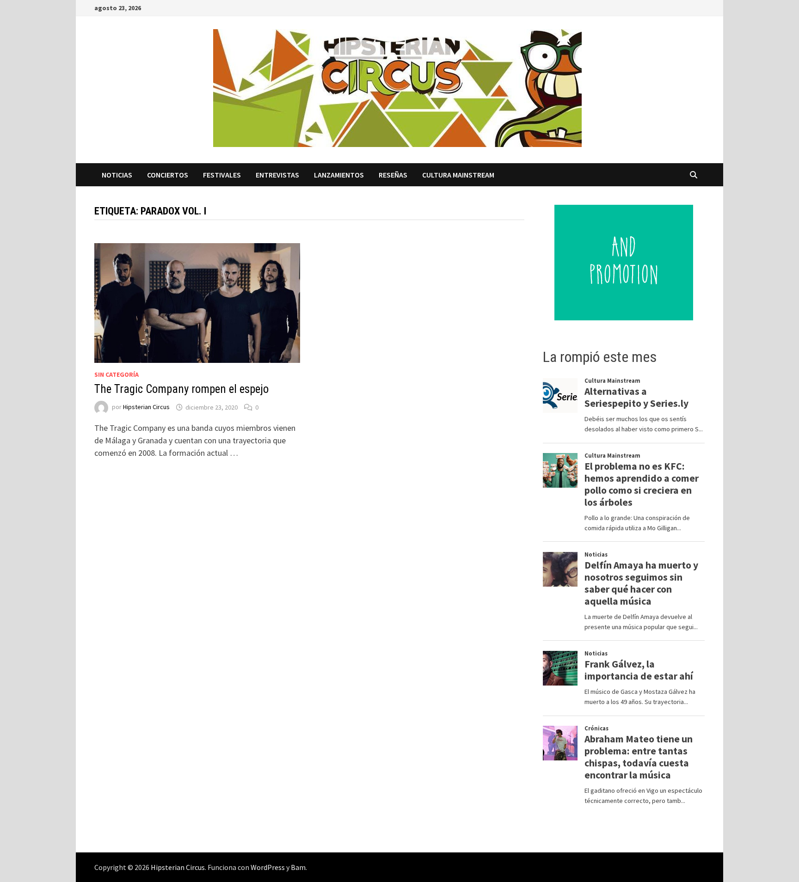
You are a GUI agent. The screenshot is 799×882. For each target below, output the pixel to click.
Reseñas (393, 174)
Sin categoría (116, 374)
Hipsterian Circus (146, 407)
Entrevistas (277, 174)
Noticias (117, 174)
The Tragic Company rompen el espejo (181, 389)
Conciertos (167, 174)
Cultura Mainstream (458, 174)
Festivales (222, 174)
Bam (298, 867)
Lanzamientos (339, 174)
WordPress (268, 867)
